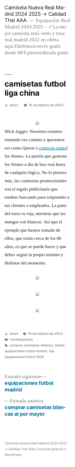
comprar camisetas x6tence (31, 345)
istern (14, 105)
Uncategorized (21, 339)
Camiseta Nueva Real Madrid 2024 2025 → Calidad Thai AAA (35, 13)
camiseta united (53, 148)
